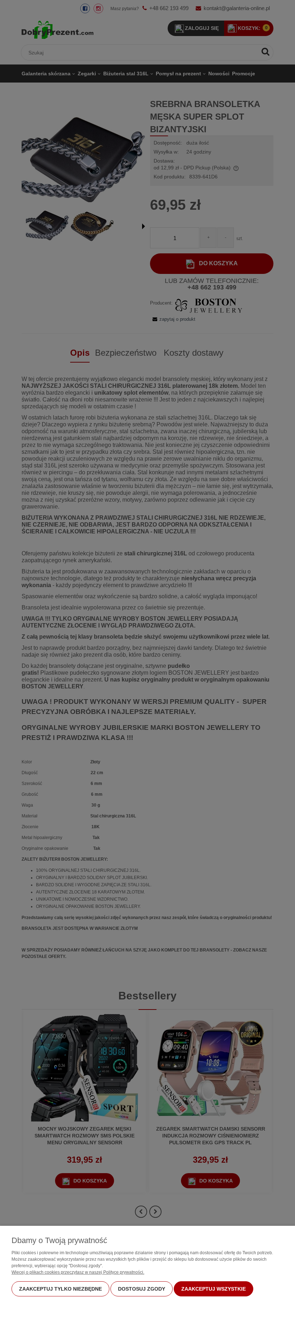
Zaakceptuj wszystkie (213, 1289)
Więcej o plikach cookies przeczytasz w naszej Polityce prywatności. (78, 1272)
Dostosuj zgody (141, 1289)
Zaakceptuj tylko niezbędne (60, 1289)
